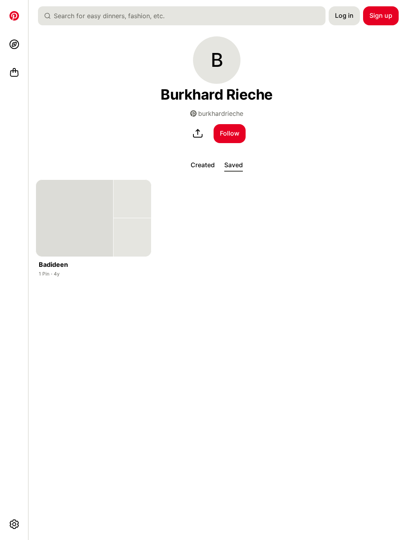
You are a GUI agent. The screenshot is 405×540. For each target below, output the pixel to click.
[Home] (14, 15)
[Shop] (14, 72)
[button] (216, 60)
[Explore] (14, 44)
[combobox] (185, 15)
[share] (197, 133)
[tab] (203, 165)
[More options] (14, 524)
